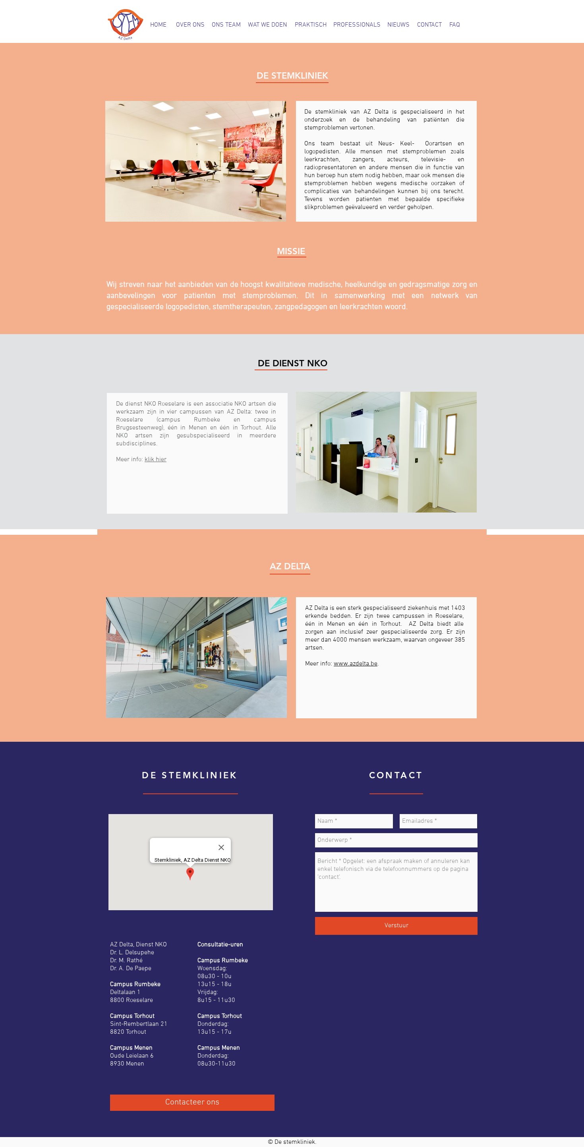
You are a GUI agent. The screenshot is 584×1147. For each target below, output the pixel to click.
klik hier (155, 460)
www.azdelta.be (355, 664)
